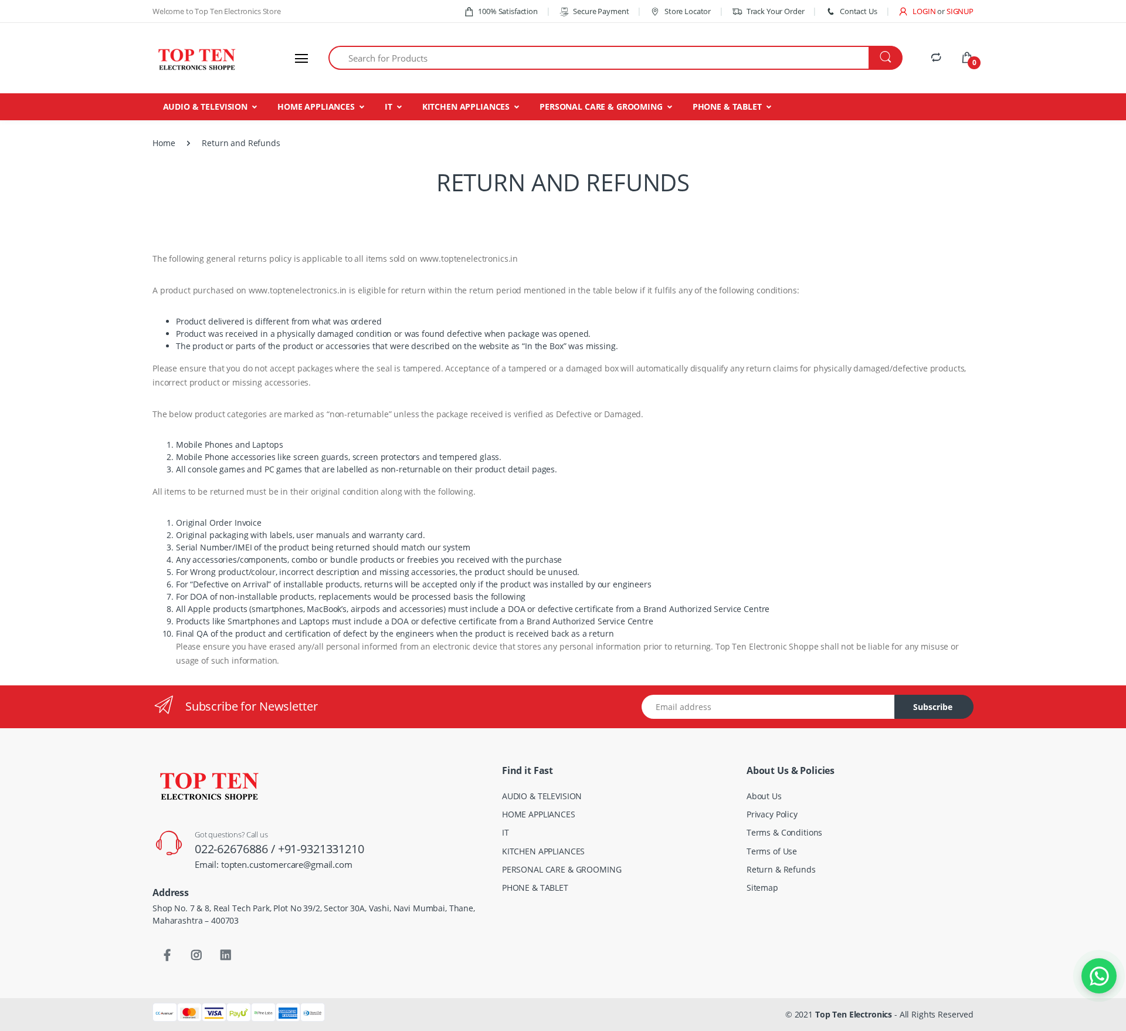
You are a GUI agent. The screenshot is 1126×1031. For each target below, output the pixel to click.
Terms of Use (772, 851)
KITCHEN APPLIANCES (466, 106)
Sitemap (762, 887)
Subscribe (932, 706)
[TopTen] (196, 58)
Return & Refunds (781, 869)
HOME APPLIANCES (316, 106)
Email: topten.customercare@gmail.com (273, 864)
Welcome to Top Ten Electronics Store (216, 11)
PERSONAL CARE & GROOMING (601, 106)
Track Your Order (775, 11)
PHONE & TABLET (727, 106)
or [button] (955, 11)
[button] (916, 11)
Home (163, 142)
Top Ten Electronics (853, 1014)
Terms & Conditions (784, 832)
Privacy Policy (772, 814)
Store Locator (687, 11)
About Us (764, 796)
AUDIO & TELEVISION (205, 106)
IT (388, 106)
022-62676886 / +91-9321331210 (279, 849)
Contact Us (858, 11)
